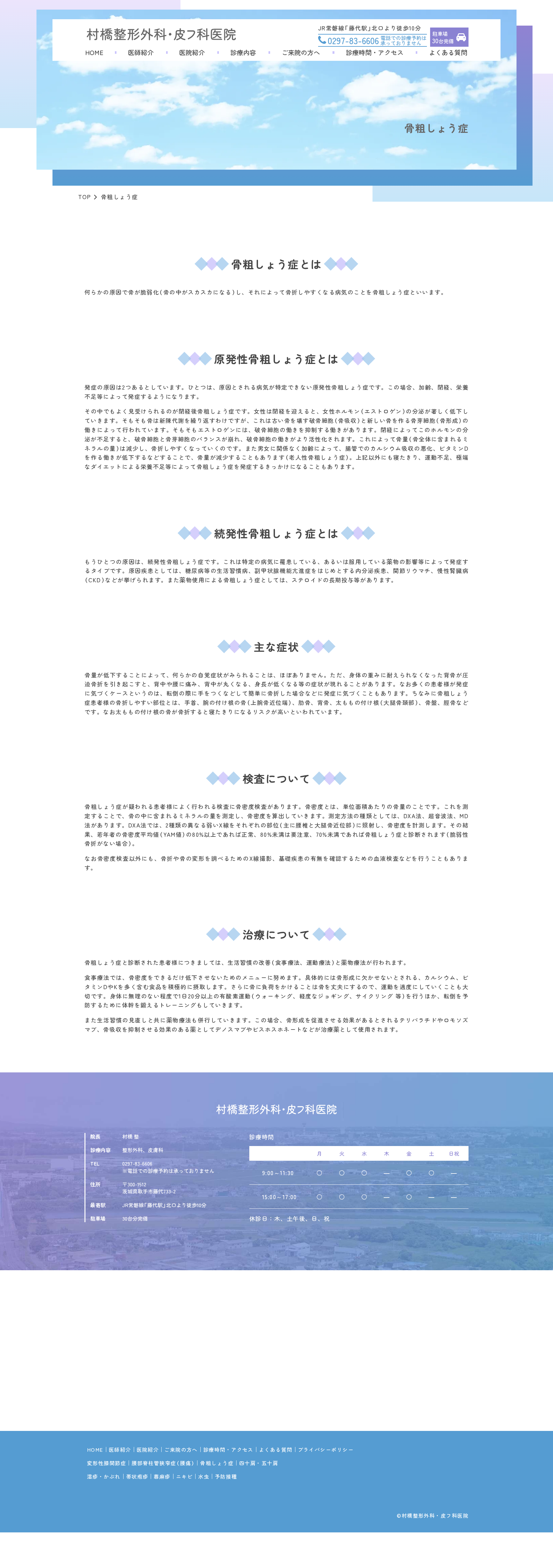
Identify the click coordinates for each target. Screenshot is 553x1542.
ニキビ (184, 1476)
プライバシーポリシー (326, 1449)
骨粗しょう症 (217, 1463)
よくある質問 (448, 52)
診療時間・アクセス (375, 52)
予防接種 (226, 1476)
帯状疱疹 (137, 1476)
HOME (94, 52)
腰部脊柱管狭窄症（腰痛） (163, 1463)
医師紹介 (141, 52)
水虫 (203, 1476)
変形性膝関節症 (106, 1463)
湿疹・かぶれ (104, 1476)
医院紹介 (192, 52)
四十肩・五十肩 (258, 1463)
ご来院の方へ (301, 52)
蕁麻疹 (162, 1476)
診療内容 (243, 52)
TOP (84, 196)
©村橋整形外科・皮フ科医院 (433, 1515)
